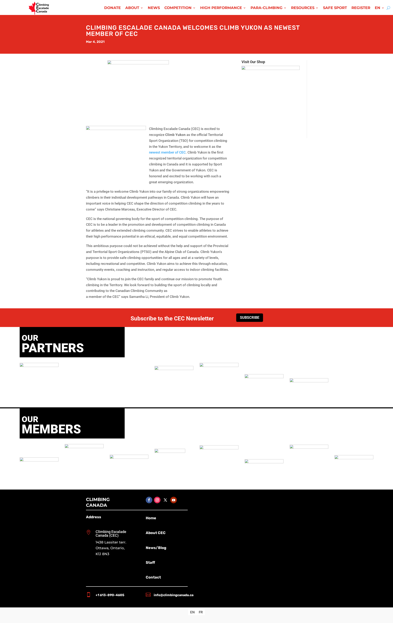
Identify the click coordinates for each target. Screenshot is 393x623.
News (154, 8)
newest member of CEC (167, 152)
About (132, 8)
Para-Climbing (266, 8)
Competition (178, 8)
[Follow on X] (165, 500)
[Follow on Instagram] (157, 500)
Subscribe (249, 317)
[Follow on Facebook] (149, 500)
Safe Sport (335, 8)
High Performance (221, 8)
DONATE (112, 8)
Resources (302, 8)
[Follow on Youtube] (173, 500)
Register (360, 8)
